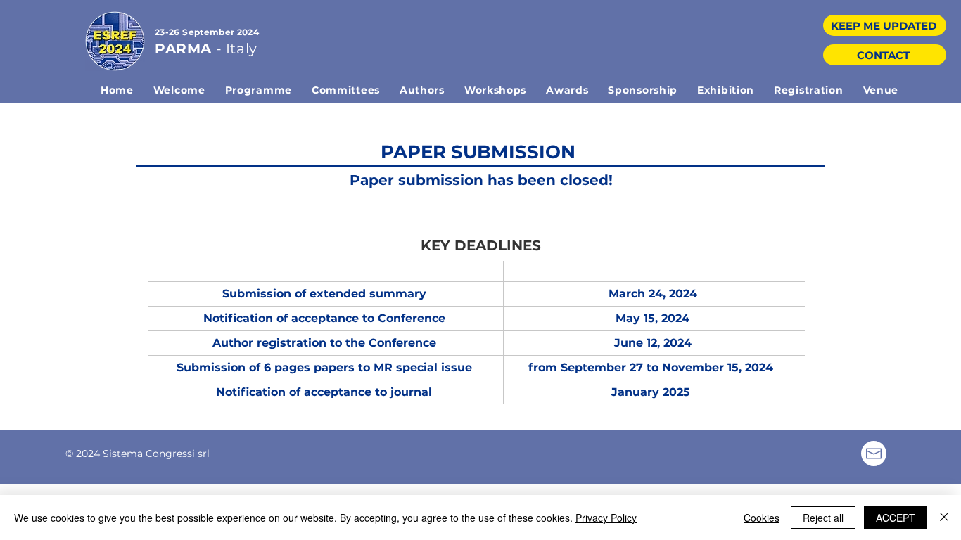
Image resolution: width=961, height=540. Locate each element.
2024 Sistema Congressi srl (143, 453)
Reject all (823, 517)
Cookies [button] (761, 517)
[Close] (944, 517)
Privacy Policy (606, 517)
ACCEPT (895, 517)
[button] (258, 90)
